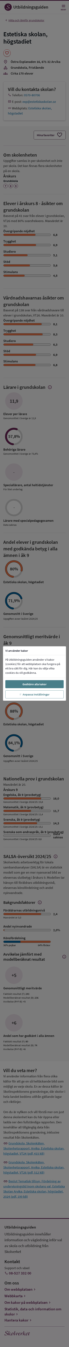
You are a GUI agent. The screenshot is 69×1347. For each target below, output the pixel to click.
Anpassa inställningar (36, 694)
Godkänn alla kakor (34, 684)
